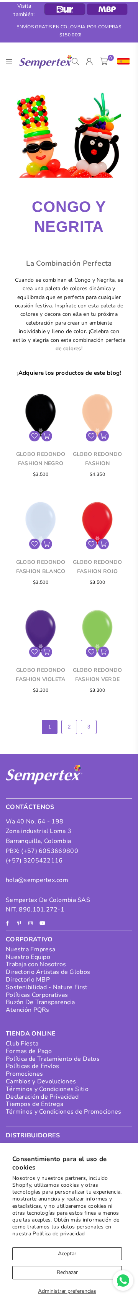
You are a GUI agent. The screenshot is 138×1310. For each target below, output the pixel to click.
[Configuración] (121, 61)
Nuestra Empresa (30, 949)
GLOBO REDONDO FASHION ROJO (97, 567)
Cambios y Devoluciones (41, 1081)
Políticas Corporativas (37, 995)
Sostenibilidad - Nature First (46, 987)
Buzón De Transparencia (40, 1002)
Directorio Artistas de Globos (48, 972)
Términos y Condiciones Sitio (47, 1089)
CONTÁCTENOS (30, 807)
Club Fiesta (22, 1043)
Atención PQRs (27, 1010)
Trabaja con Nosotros (36, 964)
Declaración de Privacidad (42, 1097)
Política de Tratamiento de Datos (53, 1059)
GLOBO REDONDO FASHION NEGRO (41, 459)
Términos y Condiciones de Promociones (63, 1111)
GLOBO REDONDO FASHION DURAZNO (97, 459)
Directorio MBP (28, 979)
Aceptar (67, 1253)
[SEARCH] (75, 61)
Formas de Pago (29, 1051)
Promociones (24, 1074)
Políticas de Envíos (32, 1066)
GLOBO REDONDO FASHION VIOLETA (40, 674)
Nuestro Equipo (28, 957)
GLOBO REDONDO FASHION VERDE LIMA (97, 675)
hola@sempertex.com (37, 880)
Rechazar (67, 1272)
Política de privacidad (59, 1233)
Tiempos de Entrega (34, 1104)
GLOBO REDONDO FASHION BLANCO (41, 567)
